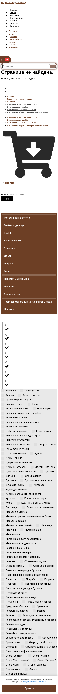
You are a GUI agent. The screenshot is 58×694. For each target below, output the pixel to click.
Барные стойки (12, 240)
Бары (7, 271)
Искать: (5, 194)
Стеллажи (9, 248)
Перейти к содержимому (13, 2)
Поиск (7, 198)
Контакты (14, 26)
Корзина (8, 182)
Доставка (14, 15)
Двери (7, 256)
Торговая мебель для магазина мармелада (28, 301)
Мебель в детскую (14, 225)
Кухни (7, 233)
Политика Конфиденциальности (22, 104)
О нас (13, 12)
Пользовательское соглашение (21, 110)
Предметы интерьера (16, 278)
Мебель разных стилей (17, 217)
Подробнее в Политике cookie (34, 682)
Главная (14, 10)
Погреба (8, 263)
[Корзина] (29, 176)
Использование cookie (17, 107)
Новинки (9, 309)
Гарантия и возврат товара (19, 89)
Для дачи (9, 286)
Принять (29, 688)
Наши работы (16, 18)
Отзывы (14, 23)
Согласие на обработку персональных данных (28, 112)
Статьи (13, 20)
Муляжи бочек (12, 294)
